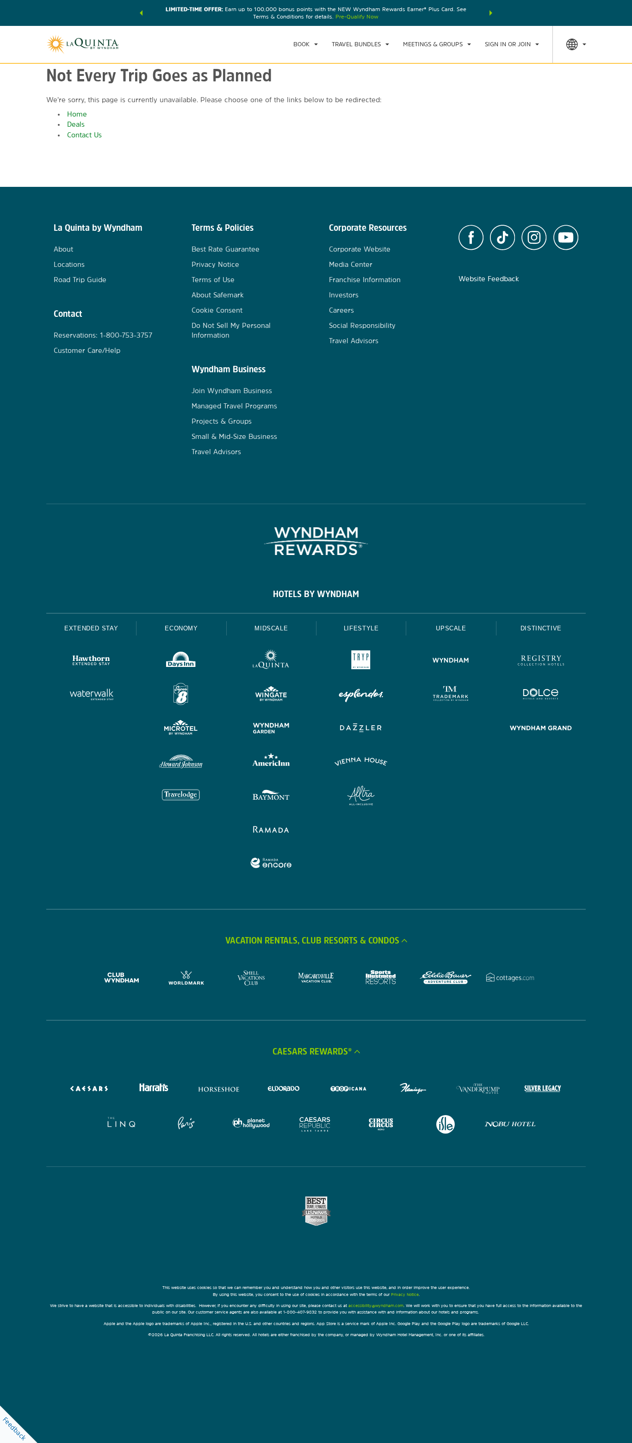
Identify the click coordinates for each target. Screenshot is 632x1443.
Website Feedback (489, 278)
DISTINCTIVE (541, 628)
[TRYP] (361, 662)
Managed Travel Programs (234, 405)
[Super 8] (181, 695)
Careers (341, 310)
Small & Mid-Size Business (234, 436)
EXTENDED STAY (91, 628)
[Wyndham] (451, 662)
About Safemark (218, 294)
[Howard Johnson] (181, 763)
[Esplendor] (361, 695)
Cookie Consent (217, 310)
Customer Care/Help (87, 350)
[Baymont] (271, 797)
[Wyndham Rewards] (316, 541)
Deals (76, 124)
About (63, 249)
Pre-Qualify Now (356, 16)
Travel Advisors (216, 451)
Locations (69, 264)
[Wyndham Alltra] (361, 797)
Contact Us (84, 134)
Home (77, 114)
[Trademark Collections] (451, 695)
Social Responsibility (362, 325)
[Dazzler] (361, 729)
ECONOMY (181, 628)
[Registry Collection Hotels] (541, 662)
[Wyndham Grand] (541, 729)
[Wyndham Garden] (271, 729)
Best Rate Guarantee (226, 249)
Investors (344, 294)
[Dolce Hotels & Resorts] (541, 695)
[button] (141, 13)
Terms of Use (213, 279)
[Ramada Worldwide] (271, 830)
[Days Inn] (181, 662)
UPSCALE (451, 628)
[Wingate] (271, 695)
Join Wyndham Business (232, 390)
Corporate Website (359, 249)
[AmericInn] (271, 763)
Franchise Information (365, 279)
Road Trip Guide (80, 279)
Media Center (350, 264)
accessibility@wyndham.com (375, 1305)
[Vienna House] (361, 763)
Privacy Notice (215, 264)
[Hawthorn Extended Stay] (91, 662)
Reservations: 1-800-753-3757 (103, 335)
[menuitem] (305, 44)
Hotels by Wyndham (316, 593)
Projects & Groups (222, 421)
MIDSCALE (271, 628)
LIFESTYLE (361, 628)
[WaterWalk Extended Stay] (91, 695)
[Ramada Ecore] (271, 864)
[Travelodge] (181, 797)
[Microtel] (181, 729)
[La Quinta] (271, 662)
